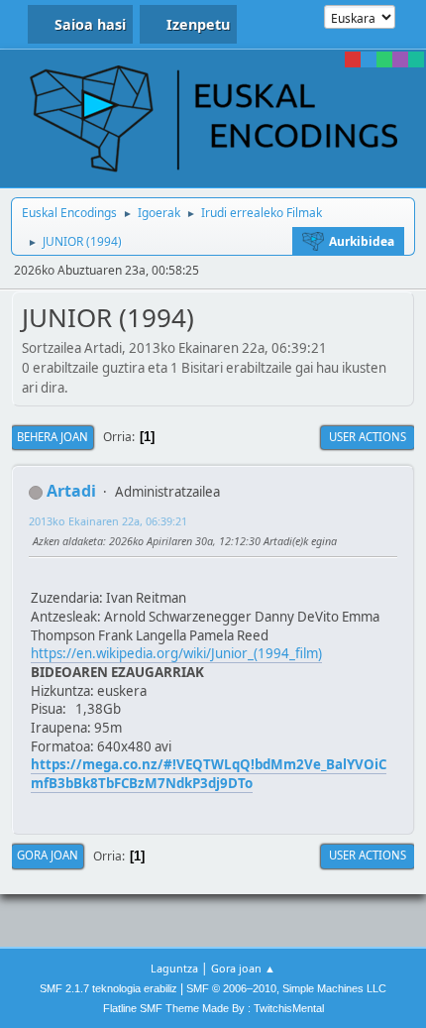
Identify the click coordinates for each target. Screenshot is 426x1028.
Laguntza (174, 968)
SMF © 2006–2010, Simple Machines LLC (286, 988)
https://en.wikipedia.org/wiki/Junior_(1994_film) (176, 653)
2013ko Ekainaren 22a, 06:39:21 (108, 521)
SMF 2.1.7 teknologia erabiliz (108, 988)
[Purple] (400, 59)
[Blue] (368, 59)
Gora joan (47, 855)
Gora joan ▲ (243, 968)
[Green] (384, 59)
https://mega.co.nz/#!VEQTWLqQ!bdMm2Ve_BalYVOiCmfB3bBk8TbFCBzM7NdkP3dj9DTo (208, 773)
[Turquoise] (416, 59)
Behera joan (52, 436)
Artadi (71, 491)
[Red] (353, 59)
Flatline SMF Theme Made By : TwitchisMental (213, 1008)
